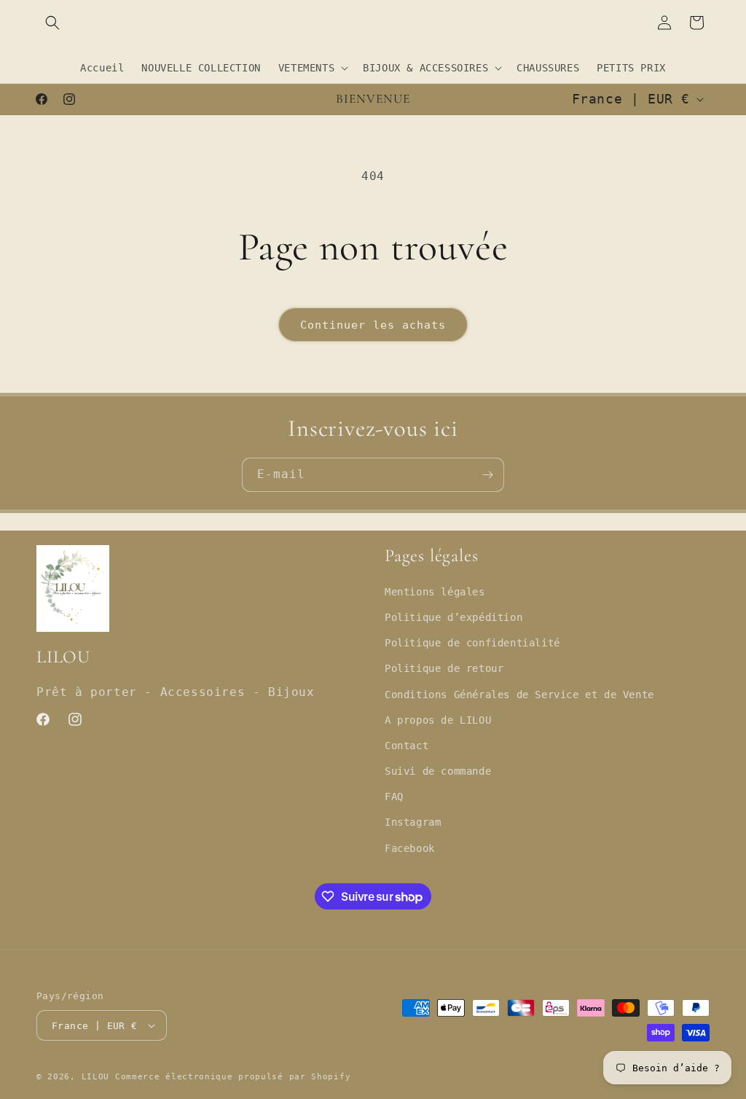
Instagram (413, 822)
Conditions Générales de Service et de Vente (519, 694)
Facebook (410, 848)
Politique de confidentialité (472, 643)
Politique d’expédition (453, 617)
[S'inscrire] (487, 475)
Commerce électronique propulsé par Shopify (232, 1077)
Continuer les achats (373, 325)
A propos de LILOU (438, 720)
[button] (52, 23)
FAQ (394, 796)
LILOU (96, 1077)
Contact (406, 745)
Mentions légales (435, 592)
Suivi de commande (438, 771)
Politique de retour (444, 668)
